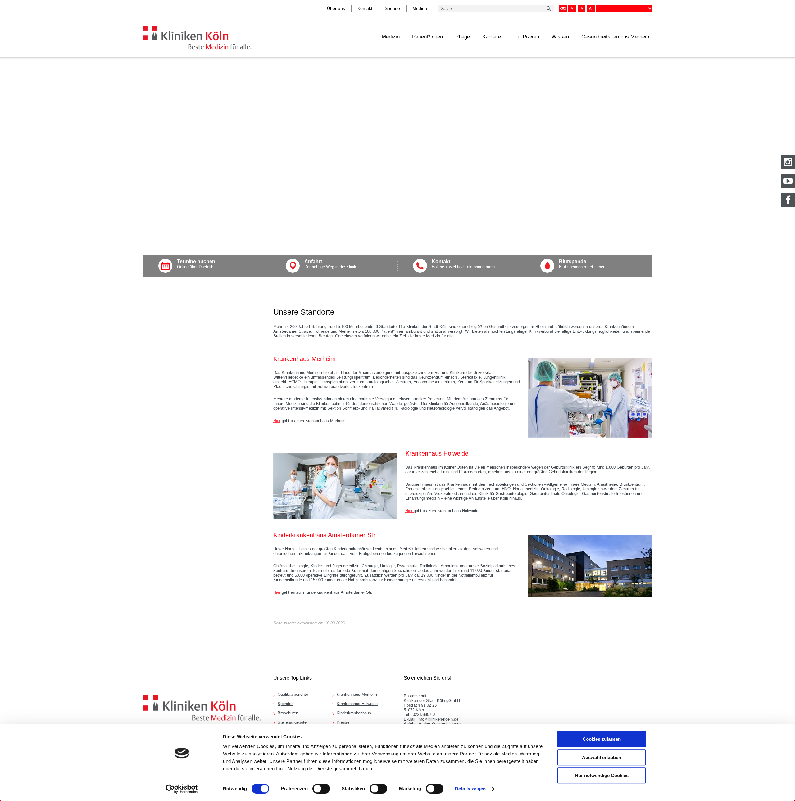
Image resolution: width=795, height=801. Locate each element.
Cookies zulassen (602, 739)
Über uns (336, 8)
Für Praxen (526, 37)
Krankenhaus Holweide (357, 703)
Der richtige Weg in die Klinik (330, 264)
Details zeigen (470, 788)
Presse (343, 722)
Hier (276, 420)
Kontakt (364, 8)
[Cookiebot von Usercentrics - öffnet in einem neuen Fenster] (182, 789)
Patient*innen (427, 37)
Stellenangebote (292, 722)
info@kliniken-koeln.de (438, 719)
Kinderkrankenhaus (354, 713)
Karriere (491, 37)
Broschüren (288, 713)
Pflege (462, 37)
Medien (419, 8)
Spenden (285, 703)
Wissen (560, 37)
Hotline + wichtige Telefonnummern (463, 264)
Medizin (391, 37)
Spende (392, 8)
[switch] (321, 789)
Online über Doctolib (196, 264)
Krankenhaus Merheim (357, 694)
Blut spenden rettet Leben (582, 264)
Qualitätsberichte (293, 694)
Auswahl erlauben (601, 757)
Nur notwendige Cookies (602, 775)
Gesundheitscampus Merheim (616, 37)
